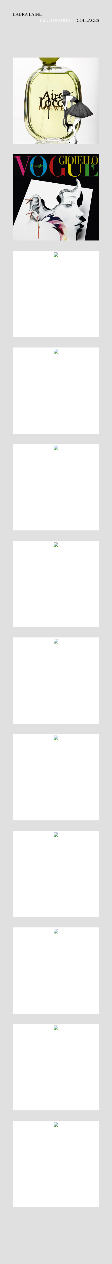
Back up (56, 1233)
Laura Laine (27, 14)
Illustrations (56, 20)
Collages (88, 20)
